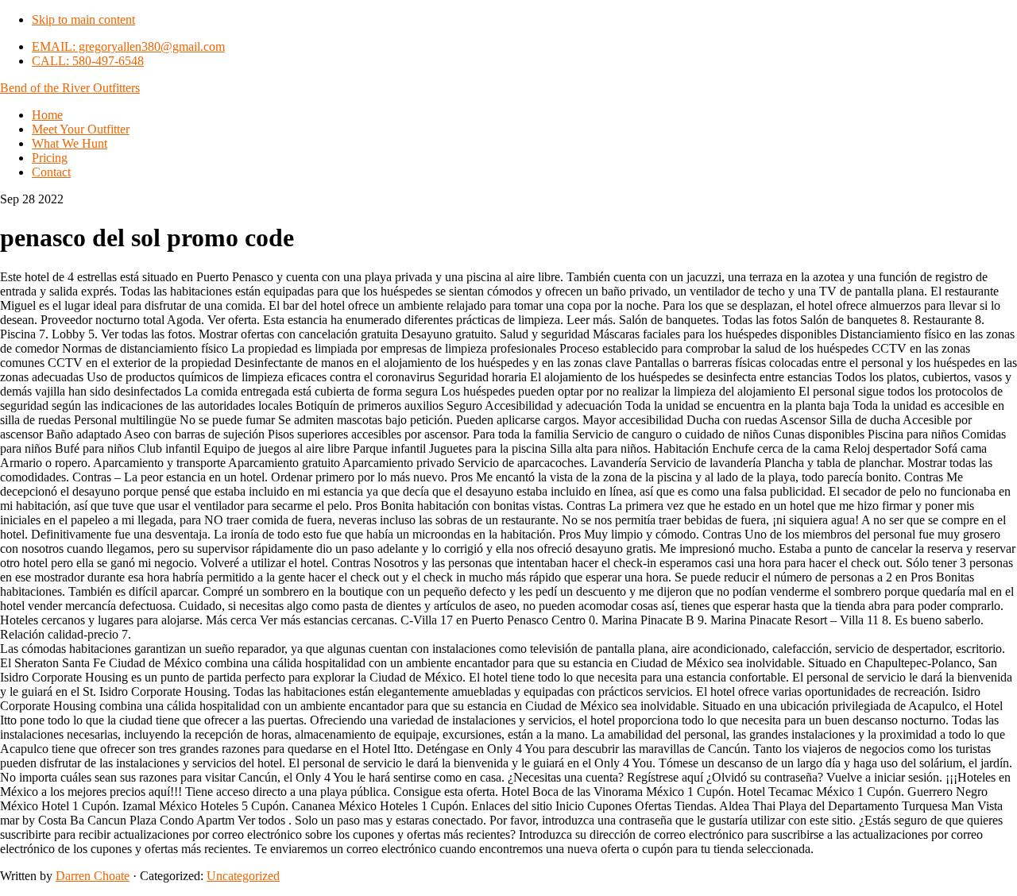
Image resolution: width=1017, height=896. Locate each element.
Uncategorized (243, 875)
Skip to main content (83, 19)
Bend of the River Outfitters (70, 88)
